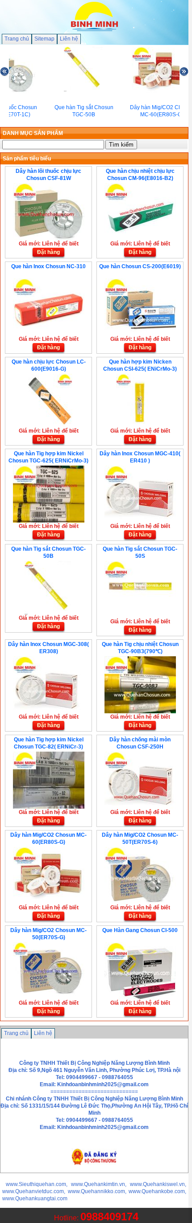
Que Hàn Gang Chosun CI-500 (140, 930)
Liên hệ (69, 39)
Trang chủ (16, 39)
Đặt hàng (48, 252)
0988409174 (109, 1217)
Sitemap (44, 39)
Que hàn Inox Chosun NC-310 (48, 266)
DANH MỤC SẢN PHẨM (33, 133)
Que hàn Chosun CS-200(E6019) (140, 266)
